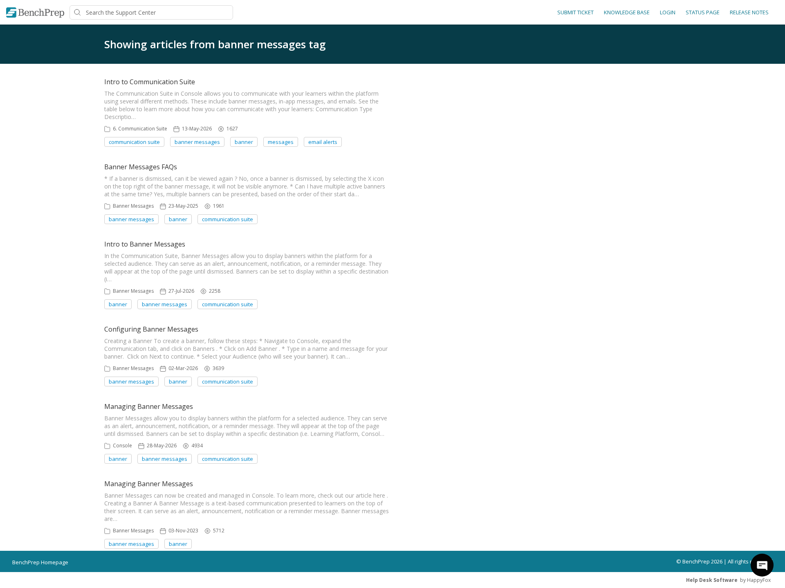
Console (122, 445)
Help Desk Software (712, 580)
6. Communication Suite (140, 128)
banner (244, 142)
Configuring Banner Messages (151, 329)
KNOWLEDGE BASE (627, 12)
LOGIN (667, 12)
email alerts (322, 142)
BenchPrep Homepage (40, 562)
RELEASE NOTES (749, 12)
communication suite (134, 142)
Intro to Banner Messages (144, 244)
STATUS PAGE (703, 12)
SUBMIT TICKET (575, 12)
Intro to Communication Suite (149, 81)
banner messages (197, 142)
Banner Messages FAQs (140, 166)
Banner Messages (133, 205)
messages (281, 142)
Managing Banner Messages (148, 406)
